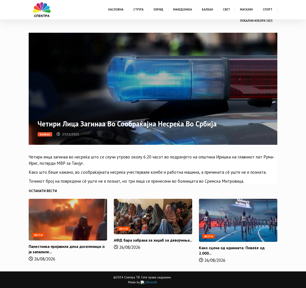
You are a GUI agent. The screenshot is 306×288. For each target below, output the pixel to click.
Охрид (158, 9)
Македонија (182, 9)
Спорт (267, 9)
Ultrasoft (150, 282)
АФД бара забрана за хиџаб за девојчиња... (153, 240)
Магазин (246, 9)
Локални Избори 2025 (256, 21)
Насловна (115, 9)
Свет (226, 9)
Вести (38, 235)
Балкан (207, 9)
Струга (138, 9)
